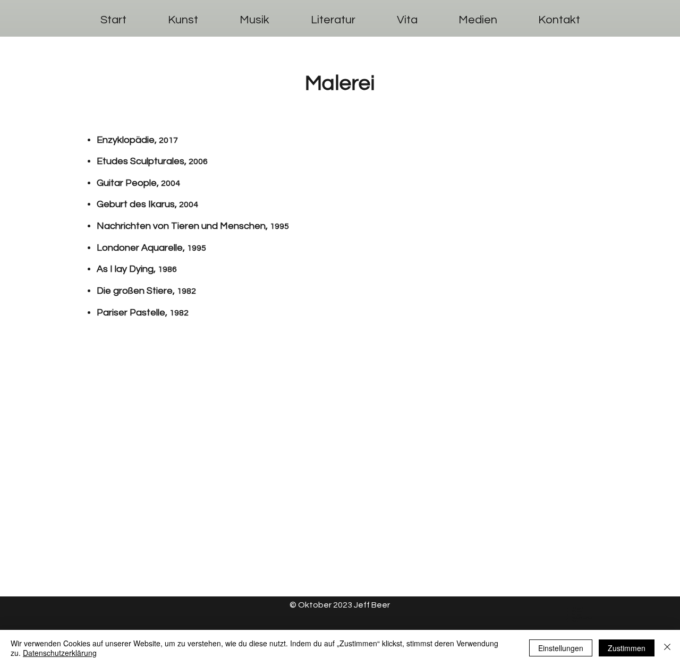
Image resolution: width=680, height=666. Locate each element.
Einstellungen (560, 648)
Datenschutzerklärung (60, 652)
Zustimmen (626, 648)
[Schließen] (667, 648)
